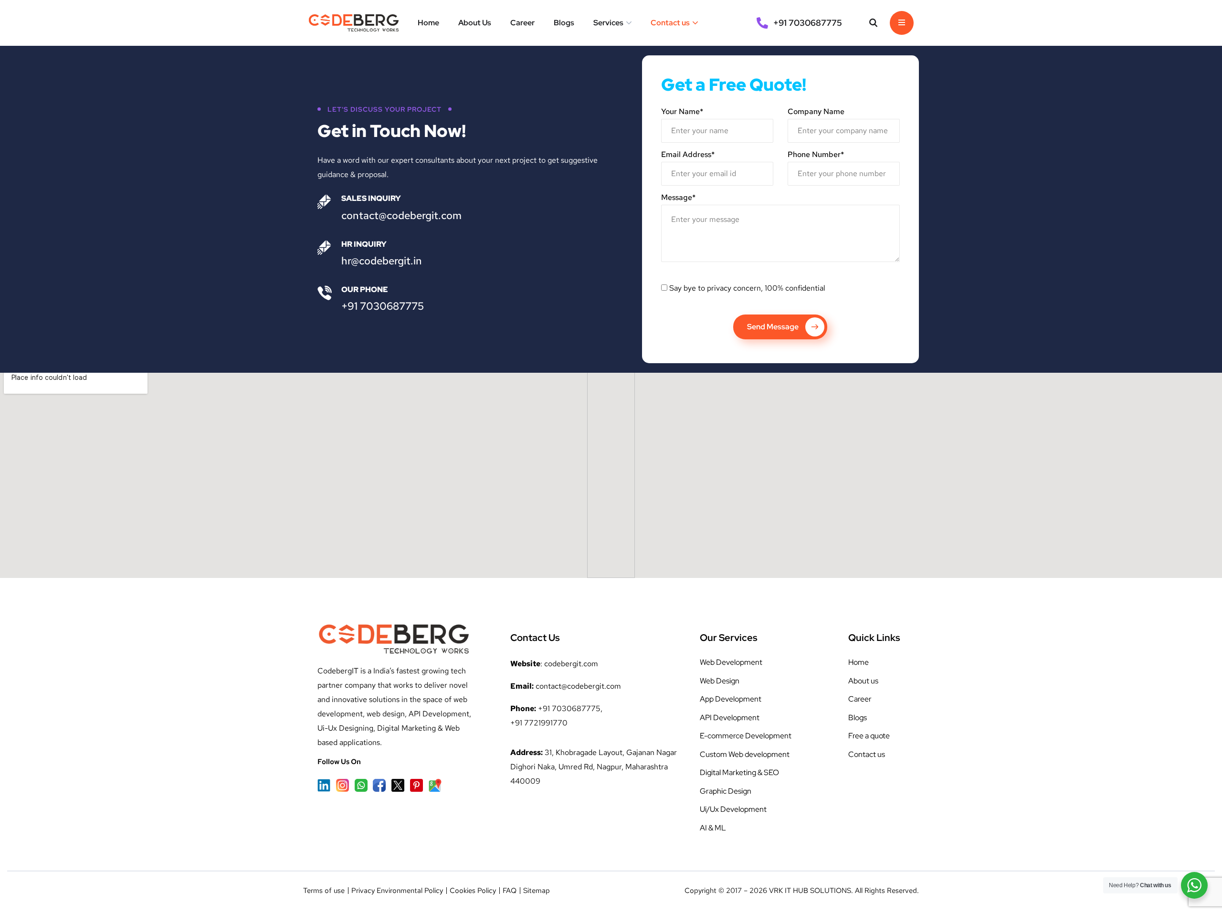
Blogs (564, 23)
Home (428, 23)
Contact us (670, 23)
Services (608, 23)
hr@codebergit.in (381, 261)
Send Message (773, 327)
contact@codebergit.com (401, 215)
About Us (474, 23)
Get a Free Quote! (733, 84)
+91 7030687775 (382, 306)
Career (522, 23)
